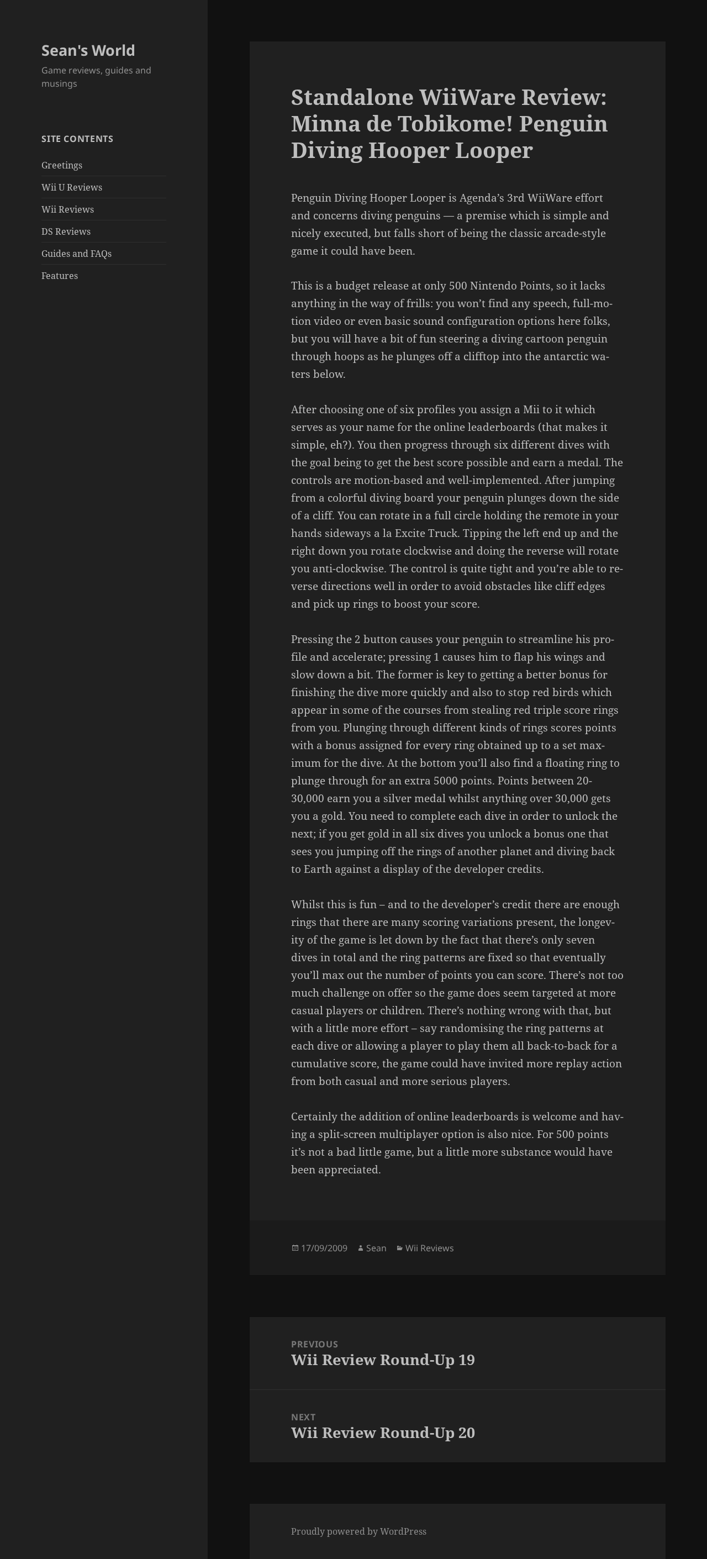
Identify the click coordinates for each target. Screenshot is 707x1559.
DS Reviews (66, 231)
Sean (376, 1248)
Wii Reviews (67, 209)
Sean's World (88, 50)
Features (59, 276)
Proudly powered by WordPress (358, 1531)
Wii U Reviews (71, 187)
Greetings (61, 165)
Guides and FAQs (76, 253)
